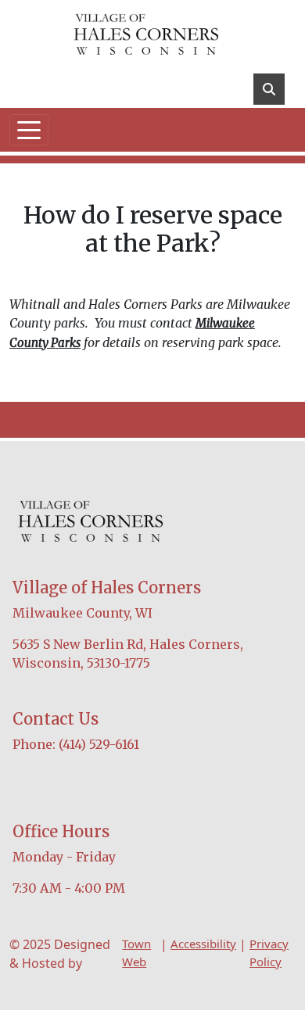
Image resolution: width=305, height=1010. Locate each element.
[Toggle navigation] (28, 129)
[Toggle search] (269, 89)
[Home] (146, 35)
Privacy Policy (269, 952)
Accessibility (203, 943)
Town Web (136, 952)
